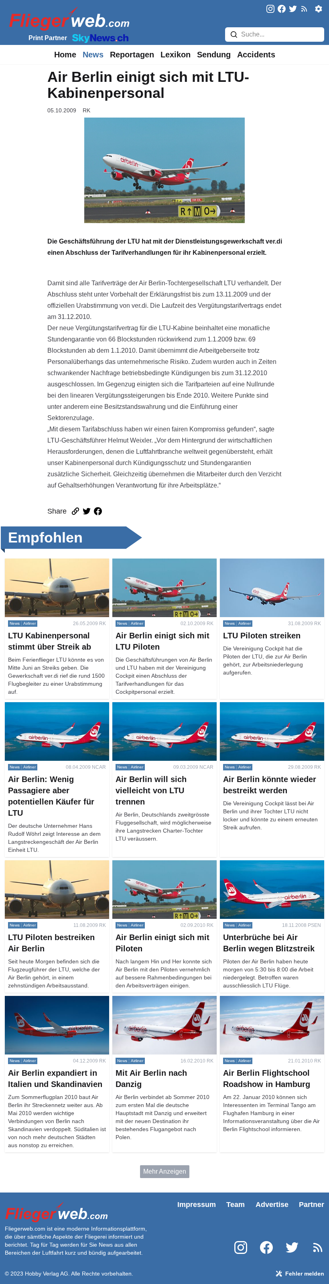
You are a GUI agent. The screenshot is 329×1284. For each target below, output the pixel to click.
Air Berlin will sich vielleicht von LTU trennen (164, 711)
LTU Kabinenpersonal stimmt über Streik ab (53, 568)
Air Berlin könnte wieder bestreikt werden (267, 711)
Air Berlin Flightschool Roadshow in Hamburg (271, 1005)
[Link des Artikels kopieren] (75, 511)
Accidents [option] (256, 54)
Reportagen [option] (132, 54)
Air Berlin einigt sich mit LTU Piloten (163, 563)
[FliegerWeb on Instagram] (270, 9)
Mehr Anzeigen (164, 1171)
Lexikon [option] (175, 54)
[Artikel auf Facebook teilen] (98, 511)
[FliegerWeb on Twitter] (293, 9)
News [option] (93, 54)
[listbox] (65, 54)
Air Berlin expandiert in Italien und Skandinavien (53, 1005)
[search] (234, 34)
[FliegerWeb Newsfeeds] (304, 8)
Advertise (272, 1205)
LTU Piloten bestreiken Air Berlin (51, 864)
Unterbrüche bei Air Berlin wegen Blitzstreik (267, 869)
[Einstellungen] (318, 8)
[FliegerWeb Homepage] (67, 18)
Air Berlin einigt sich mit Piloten (156, 864)
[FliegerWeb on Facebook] (281, 9)
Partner (311, 1205)
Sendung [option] (214, 54)
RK (86, 110)
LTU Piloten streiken (249, 563)
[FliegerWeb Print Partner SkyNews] (98, 38)
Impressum (196, 1205)
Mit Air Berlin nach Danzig (149, 1000)
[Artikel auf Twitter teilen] (87, 511)
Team (235, 1205)
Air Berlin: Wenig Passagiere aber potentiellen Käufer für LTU (53, 711)
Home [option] (65, 54)
